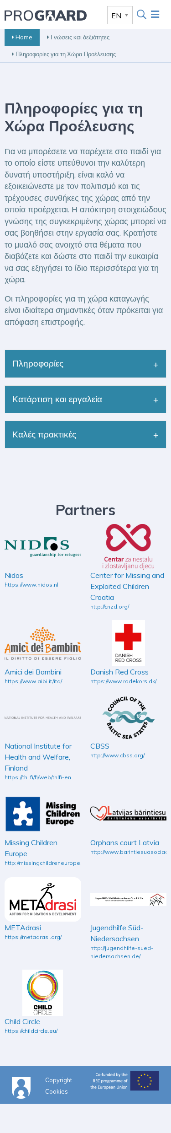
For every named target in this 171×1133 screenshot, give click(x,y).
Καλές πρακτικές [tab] (44, 434)
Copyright (58, 1079)
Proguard (46, 15)
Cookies (56, 1091)
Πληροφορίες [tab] (37, 363)
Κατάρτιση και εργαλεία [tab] (57, 399)
